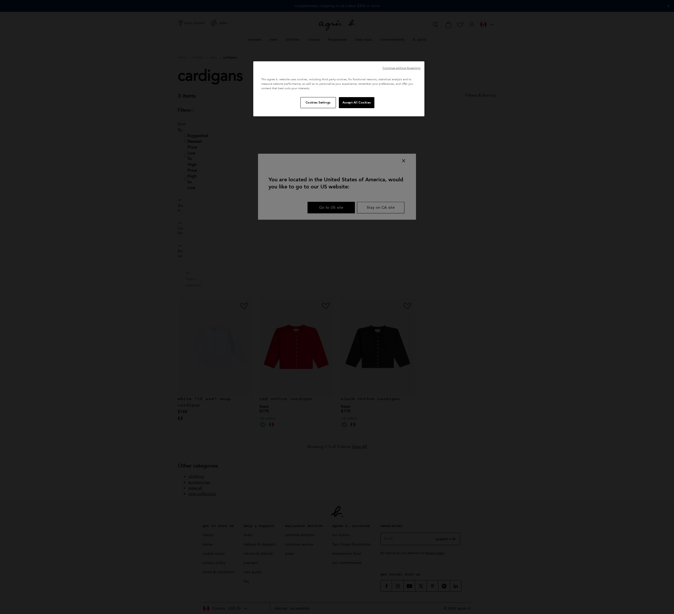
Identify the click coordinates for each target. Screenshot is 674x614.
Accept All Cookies (357, 102)
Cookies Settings (318, 102)
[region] (338, 88)
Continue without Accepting (401, 68)
